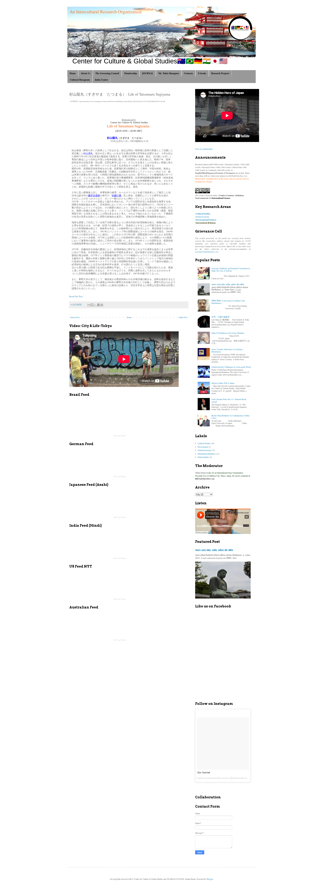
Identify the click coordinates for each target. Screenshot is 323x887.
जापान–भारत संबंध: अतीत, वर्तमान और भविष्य (227, 284)
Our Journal (203, 772)
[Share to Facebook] (98, 304)
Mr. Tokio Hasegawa (168, 73)
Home (73, 73)
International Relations (206, 222)
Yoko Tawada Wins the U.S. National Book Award (228, 400)
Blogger (210, 879)
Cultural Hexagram (80, 79)
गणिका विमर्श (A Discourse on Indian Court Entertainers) (228, 301)
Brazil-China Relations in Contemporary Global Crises (230, 416)
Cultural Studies (203, 213)
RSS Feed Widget (120, 436)
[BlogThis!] (92, 304)
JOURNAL (147, 73)
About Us (85, 73)
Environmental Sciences (206, 219)
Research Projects (220, 73)
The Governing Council (107, 73)
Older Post (183, 317)
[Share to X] (95, 304)
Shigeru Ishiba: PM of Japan (222, 383)
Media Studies (203, 457)
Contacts (188, 73)
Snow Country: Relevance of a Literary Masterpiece (227, 350)
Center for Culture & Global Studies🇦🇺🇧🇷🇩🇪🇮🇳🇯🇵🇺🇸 (150, 61)
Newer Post (75, 317)
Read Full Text (76, 296)
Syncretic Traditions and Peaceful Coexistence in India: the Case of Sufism (230, 269)
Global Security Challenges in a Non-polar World (231, 367)
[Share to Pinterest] (101, 304)
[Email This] (89, 304)
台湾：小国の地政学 (220, 316)
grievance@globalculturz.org (207, 251)
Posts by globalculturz (204, 149)
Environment (203, 446)
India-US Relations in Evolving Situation (227, 333)
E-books (202, 73)
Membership (130, 73)
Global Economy (202, 216)
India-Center (101, 79)
